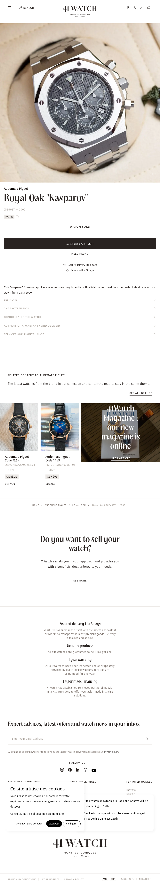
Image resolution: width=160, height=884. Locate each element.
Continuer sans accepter (29, 823)
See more (10, 299)
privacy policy (111, 752)
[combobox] (127, 879)
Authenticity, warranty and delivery (32, 325)
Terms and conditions (22, 879)
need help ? (79, 253)
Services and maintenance (24, 334)
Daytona (131, 789)
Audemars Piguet (56, 505)
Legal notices (50, 879)
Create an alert (82, 243)
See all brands (141, 393)
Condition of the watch (22, 317)
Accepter (54, 823)
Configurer (71, 823)
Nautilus (130, 794)
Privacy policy (74, 879)
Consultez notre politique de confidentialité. (37, 814)
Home (35, 505)
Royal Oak (79, 505)
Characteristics (16, 308)
